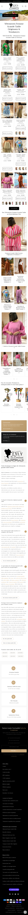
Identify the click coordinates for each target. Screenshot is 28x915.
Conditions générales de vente (11, 912)
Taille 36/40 (5, 652)
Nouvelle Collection (7, 832)
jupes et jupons (15, 580)
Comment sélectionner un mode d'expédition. (12, 809)
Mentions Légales (6, 784)
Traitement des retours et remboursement (12, 818)
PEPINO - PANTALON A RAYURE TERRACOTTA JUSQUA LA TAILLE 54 (20, 191)
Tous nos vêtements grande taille (9, 560)
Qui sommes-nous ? (7, 769)
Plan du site (5, 790)
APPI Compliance (6, 775)
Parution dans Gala (7, 863)
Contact (4, 766)
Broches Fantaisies (6, 405)
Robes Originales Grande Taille (9, 838)
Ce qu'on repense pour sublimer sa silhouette (12, 884)
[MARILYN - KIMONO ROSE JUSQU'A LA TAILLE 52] (23, 133)
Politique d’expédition (11, 910)
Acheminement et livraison (8, 806)
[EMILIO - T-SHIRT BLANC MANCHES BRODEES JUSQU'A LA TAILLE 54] (3, 203)
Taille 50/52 (5, 656)
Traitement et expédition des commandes (11, 821)
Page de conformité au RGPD (9, 781)
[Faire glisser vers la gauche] (11, 379)
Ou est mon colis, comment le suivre (10, 800)
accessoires (20, 481)
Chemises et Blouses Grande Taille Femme (20, 308)
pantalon (13, 547)
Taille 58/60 (20, 656)
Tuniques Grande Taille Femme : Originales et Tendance (14, 254)
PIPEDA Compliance (7, 787)
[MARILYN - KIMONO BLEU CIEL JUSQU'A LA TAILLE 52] (16, 133)
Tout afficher (14, 208)
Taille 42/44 (12, 652)
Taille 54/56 (12, 656)
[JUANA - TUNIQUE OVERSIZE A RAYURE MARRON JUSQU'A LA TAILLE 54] (19, 203)
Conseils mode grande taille (8, 869)
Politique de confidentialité (10, 908)
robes (12, 578)
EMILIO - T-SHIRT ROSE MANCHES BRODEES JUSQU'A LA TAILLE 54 (7, 191)
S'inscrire (13, 750)
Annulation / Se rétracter (8, 793)
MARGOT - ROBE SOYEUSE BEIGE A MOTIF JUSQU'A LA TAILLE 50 (7, 91)
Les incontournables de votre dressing (11, 875)
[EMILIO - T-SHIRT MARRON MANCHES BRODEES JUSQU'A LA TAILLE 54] (6, 203)
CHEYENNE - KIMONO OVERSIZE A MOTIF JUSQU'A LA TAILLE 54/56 (20, 156)
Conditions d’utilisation (20, 908)
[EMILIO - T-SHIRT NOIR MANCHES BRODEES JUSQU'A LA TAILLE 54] (9, 203)
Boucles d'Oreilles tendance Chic (19, 406)
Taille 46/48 (20, 652)
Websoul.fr (8, 906)
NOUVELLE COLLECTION (10, 15)
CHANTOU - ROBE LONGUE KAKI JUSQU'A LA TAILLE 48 (20, 90)
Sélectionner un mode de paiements (10, 815)
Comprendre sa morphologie (9, 860)
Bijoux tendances (6, 849)
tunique (24, 547)
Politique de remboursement (17, 906)
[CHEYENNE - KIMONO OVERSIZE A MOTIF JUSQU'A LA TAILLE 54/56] (16, 168)
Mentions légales (21, 912)
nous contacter (19, 555)
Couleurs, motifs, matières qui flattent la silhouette (13, 881)
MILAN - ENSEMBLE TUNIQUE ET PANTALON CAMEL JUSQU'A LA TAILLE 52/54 (20, 60)
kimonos (21, 582)
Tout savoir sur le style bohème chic (10, 872)
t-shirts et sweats (13, 582)
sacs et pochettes (7, 522)
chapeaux (23, 520)
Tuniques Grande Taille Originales (10, 843)
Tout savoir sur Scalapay (8, 803)
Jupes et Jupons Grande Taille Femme (18, 370)
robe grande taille (5, 547)
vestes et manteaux (10, 584)
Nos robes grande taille (7, 638)
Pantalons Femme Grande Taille (9, 841)
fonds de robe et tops (21, 578)
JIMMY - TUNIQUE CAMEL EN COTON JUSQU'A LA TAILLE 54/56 (7, 156)
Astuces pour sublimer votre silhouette (11, 878)
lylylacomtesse (12, 904)
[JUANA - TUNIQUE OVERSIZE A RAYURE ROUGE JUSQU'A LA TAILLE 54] (23, 203)
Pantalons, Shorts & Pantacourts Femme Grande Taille (20, 279)
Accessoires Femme (7, 846)
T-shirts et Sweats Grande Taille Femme (14, 346)
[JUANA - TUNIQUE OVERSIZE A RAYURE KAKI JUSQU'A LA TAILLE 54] (16, 203)
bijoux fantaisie (4, 483)
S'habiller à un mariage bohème (9, 866)
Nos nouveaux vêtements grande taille (10, 597)
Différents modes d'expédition (9, 812)
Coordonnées (19, 910)
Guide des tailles (6, 772)
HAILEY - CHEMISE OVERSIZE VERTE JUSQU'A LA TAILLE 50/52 (7, 59)
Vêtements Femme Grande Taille (9, 829)
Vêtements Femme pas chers (9, 835)
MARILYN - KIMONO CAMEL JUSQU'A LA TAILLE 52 (20, 121)
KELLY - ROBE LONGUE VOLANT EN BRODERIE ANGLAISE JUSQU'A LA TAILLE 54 (7, 122)
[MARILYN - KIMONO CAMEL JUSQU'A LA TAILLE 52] (19, 133)
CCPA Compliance (6, 778)
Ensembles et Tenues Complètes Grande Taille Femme (6, 371)
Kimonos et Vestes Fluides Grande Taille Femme (7, 307)
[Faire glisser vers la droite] (16, 379)
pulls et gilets (6, 580)
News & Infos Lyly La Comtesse (9, 857)
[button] (2, 6)
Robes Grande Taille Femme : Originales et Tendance (7, 280)
